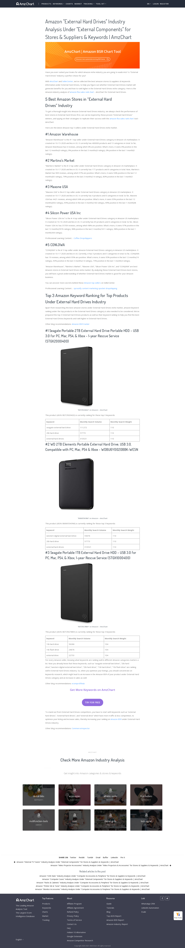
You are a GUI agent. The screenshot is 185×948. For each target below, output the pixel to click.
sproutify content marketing (86, 288)
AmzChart (54, 81)
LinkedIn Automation (150, 908)
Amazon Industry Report (117, 924)
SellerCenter (67, 81)
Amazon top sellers (92, 283)
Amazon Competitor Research (80, 940)
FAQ (69, 928)
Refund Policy (73, 912)
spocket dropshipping (107, 288)
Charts (69, 4)
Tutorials (110, 908)
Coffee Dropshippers (83, 238)
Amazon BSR (116, 719)
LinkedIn (114, 857)
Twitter (73, 857)
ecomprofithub (78, 683)
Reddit (82, 857)
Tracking (45, 920)
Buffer (105, 857)
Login (156, 4)
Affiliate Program (74, 903)
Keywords (46, 908)
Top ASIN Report (113, 916)
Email (98, 857)
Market (78, 4)
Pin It (122, 857)
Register (164, 4)
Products (46, 4)
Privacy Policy (73, 916)
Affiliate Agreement (75, 908)
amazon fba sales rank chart (82, 92)
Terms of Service (74, 920)
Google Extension (74, 936)
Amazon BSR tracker (80, 324)
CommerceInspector (81, 728)
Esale (143, 912)
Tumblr (90, 857)
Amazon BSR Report (115, 920)
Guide (109, 903)
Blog (108, 912)
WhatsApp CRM (148, 903)
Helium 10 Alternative (76, 932)
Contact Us (72, 924)
